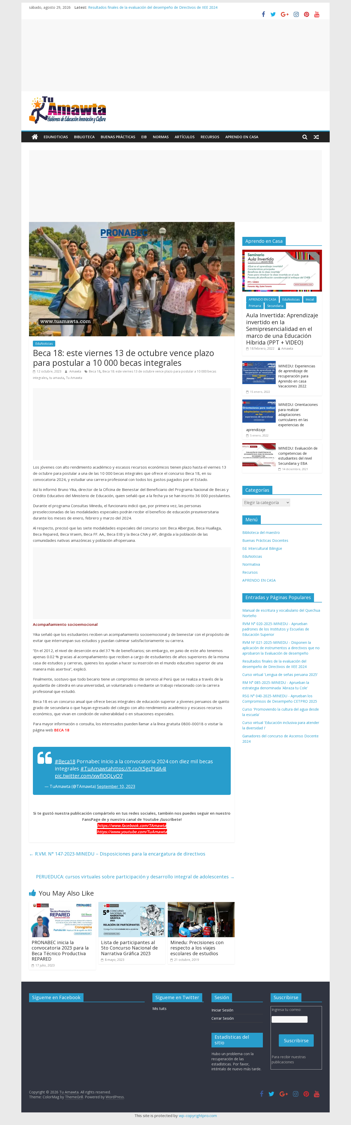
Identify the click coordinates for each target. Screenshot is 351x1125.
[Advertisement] (175, 55)
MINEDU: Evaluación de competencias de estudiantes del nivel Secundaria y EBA (298, 456)
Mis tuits (159, 1008)
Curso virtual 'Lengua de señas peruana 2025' (280, 674)
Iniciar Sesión (222, 1010)
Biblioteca (84, 136)
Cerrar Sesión (222, 1018)
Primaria (255, 306)
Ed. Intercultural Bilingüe (262, 548)
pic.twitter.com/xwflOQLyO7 (89, 775)
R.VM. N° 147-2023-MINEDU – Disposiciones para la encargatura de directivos (117, 854)
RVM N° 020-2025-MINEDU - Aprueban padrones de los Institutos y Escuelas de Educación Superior (275, 629)
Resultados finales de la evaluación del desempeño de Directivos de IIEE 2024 (152, 7)
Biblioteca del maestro (261, 532)
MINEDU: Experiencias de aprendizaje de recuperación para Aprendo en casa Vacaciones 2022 (296, 376)
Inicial (310, 299)
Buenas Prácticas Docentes (265, 540)
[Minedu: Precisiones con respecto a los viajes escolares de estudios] (201, 905)
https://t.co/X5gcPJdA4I (138, 768)
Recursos (210, 136)
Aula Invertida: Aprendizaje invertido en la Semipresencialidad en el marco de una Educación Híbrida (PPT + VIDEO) (282, 328)
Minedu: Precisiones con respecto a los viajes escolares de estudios (197, 947)
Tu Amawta (74, 378)
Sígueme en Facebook (56, 997)
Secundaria (275, 306)
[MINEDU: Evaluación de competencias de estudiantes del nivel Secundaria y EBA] (259, 445)
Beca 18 (94, 371)
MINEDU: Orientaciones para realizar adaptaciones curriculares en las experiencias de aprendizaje (282, 417)
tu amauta (56, 378)
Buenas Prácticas (118, 136)
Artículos (185, 136)
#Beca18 (65, 761)
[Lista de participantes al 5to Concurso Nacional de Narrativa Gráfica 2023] (131, 905)
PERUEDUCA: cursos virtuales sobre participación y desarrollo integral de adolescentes (135, 876)
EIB (144, 136)
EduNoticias (56, 136)
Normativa (251, 564)
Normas (161, 136)
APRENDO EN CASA (241, 136)
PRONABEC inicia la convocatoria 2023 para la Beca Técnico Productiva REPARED (60, 950)
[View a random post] (316, 137)
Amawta (75, 371)
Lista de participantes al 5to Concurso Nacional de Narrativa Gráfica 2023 (129, 947)
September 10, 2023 (116, 786)
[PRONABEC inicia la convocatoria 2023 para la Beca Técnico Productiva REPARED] (62, 905)
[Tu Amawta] (35, 137)
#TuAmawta (95, 768)
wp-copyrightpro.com (198, 1115)
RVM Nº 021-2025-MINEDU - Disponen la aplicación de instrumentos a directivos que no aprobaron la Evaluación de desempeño (281, 648)
